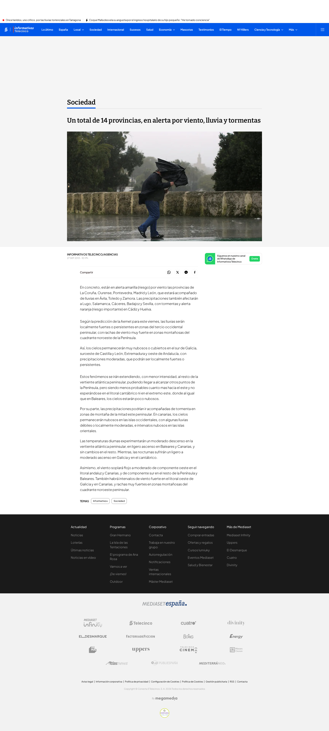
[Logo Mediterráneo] (212, 663)
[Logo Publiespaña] (164, 663)
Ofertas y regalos (200, 542)
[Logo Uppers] (140, 649)
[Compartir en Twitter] (177, 272)
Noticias (77, 535)
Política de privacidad (136, 681)
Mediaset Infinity (238, 535)
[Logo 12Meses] (236, 649)
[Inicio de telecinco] (6, 29)
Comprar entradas (201, 535)
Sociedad (81, 102)
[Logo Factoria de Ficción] (140, 636)
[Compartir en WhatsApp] (169, 272)
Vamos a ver (118, 566)
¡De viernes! (118, 574)
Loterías (76, 542)
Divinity (232, 565)
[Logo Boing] (188, 636)
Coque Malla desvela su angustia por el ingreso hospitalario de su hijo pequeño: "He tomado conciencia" (149, 20)
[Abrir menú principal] (322, 29)
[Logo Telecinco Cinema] (188, 649)
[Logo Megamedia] (166, 698)
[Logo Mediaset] (164, 606)
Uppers (232, 542)
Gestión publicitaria (216, 681)
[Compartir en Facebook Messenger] (186, 272)
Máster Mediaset (161, 581)
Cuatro (232, 557)
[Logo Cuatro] (188, 623)
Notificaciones (159, 562)
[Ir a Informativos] (23, 29)
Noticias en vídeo (83, 557)
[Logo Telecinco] (140, 623)
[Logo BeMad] (93, 649)
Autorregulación (160, 554)
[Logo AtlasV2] (117, 663)
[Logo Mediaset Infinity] (93, 623)
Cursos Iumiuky (199, 550)
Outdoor (116, 581)
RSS (232, 681)
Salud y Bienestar (200, 565)
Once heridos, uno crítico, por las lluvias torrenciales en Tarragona (43, 20)
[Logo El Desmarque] (93, 636)
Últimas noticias (82, 550)
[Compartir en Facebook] (194, 272)
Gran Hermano (120, 535)
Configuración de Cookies (165, 681)
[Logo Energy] (236, 636)
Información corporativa (109, 681)
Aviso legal (87, 681)
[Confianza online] (164, 716)
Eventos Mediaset (201, 557)
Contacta (156, 535)
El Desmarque (237, 550)
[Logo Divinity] (236, 623)
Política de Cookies (192, 681)
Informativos (100, 501)
